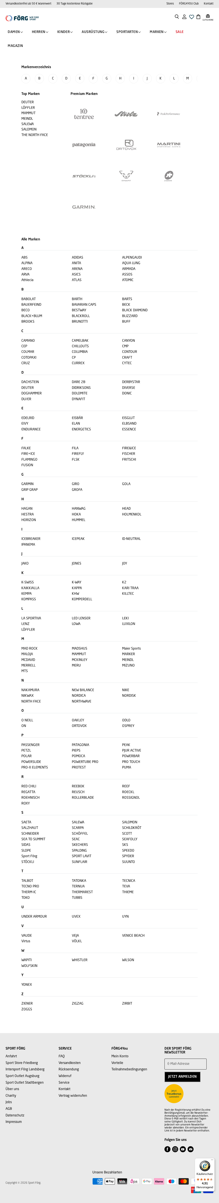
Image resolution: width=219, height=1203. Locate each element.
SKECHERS (80, 845)
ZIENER (27, 1003)
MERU (76, 665)
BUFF (126, 322)
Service (64, 1083)
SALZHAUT (29, 828)
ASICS (76, 274)
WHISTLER (79, 960)
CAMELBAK (80, 341)
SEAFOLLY (129, 839)
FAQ (62, 1056)
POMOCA (78, 756)
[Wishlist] (191, 18)
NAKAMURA (30, 690)
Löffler (28, 108)
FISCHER (128, 454)
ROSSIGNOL (131, 798)
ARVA (25, 274)
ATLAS (76, 280)
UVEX (76, 916)
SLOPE (26, 850)
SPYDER (128, 856)
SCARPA (78, 828)
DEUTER (27, 388)
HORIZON (28, 520)
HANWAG (79, 509)
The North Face (34, 135)
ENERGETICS (81, 429)
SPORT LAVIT (81, 856)
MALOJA (27, 654)
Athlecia (27, 280)
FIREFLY (78, 454)
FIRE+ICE (28, 454)
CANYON (128, 341)
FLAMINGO (29, 459)
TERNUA (78, 886)
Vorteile (117, 1063)
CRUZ (25, 363)
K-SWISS (27, 582)
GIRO (75, 484)
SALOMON (129, 822)
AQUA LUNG (131, 263)
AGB (9, 1109)
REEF (126, 786)
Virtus (25, 941)
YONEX (26, 985)
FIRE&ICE (129, 448)
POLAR (26, 756)
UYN (125, 916)
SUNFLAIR (79, 862)
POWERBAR (131, 756)
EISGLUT (128, 418)
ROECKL (128, 792)
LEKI (125, 618)
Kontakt (208, 3)
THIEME (128, 892)
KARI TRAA (130, 588)
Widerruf (65, 1076)
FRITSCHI (129, 459)
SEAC (76, 839)
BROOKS (27, 322)
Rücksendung (69, 1069)
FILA (75, 448)
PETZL (26, 750)
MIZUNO (128, 665)
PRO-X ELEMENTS (34, 767)
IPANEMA (28, 545)
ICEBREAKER (30, 539)
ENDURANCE (31, 429)
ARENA (77, 269)
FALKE (26, 448)
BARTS (127, 299)
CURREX (78, 363)
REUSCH (78, 792)
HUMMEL (78, 520)
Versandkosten (70, 1063)
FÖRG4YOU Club (189, 3)
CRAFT (127, 358)
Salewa (27, 124)
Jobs (9, 1102)
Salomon (29, 129)
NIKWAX (27, 696)
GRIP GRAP (29, 490)
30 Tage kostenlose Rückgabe (74, 3)
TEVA (126, 886)
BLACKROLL (81, 316)
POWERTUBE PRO (85, 762)
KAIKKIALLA (30, 588)
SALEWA (78, 822)
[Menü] (212, 1160)
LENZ (25, 624)
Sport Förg (29, 856)
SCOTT (127, 834)
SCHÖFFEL (80, 834)
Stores (170, 3)
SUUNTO (128, 862)
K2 (124, 582)
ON (23, 726)
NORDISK (129, 696)
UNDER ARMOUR (34, 916)
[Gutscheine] (208, 16)
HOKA (76, 514)
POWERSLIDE (31, 762)
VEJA (75, 936)
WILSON (128, 960)
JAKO (25, 563)
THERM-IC (28, 892)
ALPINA (27, 263)
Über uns (12, 1089)
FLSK (76, 459)
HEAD (126, 509)
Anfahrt (11, 1056)
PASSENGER (30, 745)
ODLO (126, 720)
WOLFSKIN (29, 966)
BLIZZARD (130, 316)
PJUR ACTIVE (131, 750)
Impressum (14, 1122)
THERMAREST (82, 892)
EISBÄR (77, 418)
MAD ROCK (29, 648)
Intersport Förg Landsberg (25, 1069)
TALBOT (27, 881)
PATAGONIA (80, 745)
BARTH (77, 299)
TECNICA (128, 881)
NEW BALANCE (83, 690)
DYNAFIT (78, 399)
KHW (75, 594)
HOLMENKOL (131, 514)
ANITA (76, 263)
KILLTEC (128, 594)
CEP (24, 346)
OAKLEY (78, 720)
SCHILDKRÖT (131, 828)
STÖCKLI (27, 862)
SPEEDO (128, 850)
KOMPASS (28, 599)
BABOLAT (28, 299)
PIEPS (76, 750)
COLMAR (27, 352)
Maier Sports (131, 648)
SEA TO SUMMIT (33, 839)
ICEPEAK (78, 539)
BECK (126, 305)
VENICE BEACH (133, 936)
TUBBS (77, 898)
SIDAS (25, 845)
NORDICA (79, 696)
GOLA (126, 484)
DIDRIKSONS (81, 388)
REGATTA (28, 792)
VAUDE (26, 936)
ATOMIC (127, 280)
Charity (11, 1096)
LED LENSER (81, 618)
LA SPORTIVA (31, 618)
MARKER (128, 654)
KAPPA (77, 588)
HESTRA (27, 514)
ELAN (76, 423)
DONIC (127, 393)
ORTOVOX (79, 726)
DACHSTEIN (30, 382)
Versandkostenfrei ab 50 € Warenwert (28, 3)
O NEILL (27, 720)
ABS (24, 257)
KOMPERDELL (82, 599)
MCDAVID (28, 660)
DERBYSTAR (131, 382)
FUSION (27, 465)
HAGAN (27, 509)
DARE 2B (78, 382)
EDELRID (27, 418)
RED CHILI (28, 786)
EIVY (24, 423)
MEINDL (128, 660)
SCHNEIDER (30, 834)
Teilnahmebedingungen (129, 1069)
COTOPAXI (28, 358)
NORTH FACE (31, 701)
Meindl (27, 119)
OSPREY (128, 726)
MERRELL (28, 665)
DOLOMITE (79, 393)
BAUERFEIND (31, 305)
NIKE (125, 690)
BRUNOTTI (80, 322)
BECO (25, 310)
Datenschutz (15, 1115)
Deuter (27, 102)
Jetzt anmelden (182, 1077)
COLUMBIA (80, 352)
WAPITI (26, 960)
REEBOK (78, 786)
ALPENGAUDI (132, 257)
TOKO (25, 898)
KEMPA (26, 594)
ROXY (25, 803)
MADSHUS (79, 648)
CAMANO (28, 341)
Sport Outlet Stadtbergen (25, 1083)
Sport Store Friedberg (22, 1063)
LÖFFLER (28, 630)
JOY (124, 563)
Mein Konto (120, 1056)
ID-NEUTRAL (131, 539)
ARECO (26, 269)
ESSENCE (129, 429)
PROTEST (79, 767)
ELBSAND (129, 423)
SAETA (26, 822)
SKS (125, 845)
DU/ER (26, 399)
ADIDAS (77, 257)
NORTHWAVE (81, 701)
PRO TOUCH (131, 762)
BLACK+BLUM (31, 316)
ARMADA (128, 269)
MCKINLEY (79, 660)
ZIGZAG (77, 1003)
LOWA (76, 624)
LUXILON (128, 624)
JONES (76, 563)
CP (74, 358)
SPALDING (79, 850)
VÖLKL (77, 941)
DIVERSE (128, 388)
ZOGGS (26, 1009)
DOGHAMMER (31, 393)
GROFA (77, 490)
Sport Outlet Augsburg (22, 1076)
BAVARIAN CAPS (84, 305)
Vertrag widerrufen (73, 1096)
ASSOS (127, 274)
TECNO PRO (30, 886)
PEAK (126, 745)
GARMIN (27, 484)
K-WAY (76, 582)
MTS (24, 671)
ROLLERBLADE (83, 798)
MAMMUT (79, 654)
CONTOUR (129, 352)
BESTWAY (79, 310)
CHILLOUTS (80, 346)
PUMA (126, 767)
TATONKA (79, 881)
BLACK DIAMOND (135, 310)
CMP (125, 346)
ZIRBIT (127, 1003)
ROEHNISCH (30, 798)
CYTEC (127, 363)
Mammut (28, 113)
